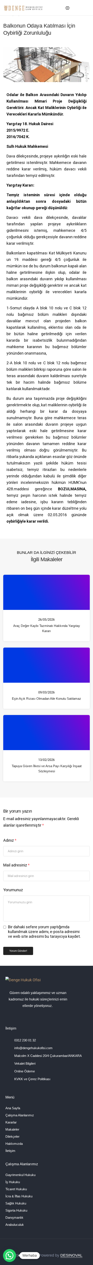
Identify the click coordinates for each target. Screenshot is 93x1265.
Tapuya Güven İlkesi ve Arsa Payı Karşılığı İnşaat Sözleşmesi (47, 768)
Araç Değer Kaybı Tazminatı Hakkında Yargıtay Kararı (46, 628)
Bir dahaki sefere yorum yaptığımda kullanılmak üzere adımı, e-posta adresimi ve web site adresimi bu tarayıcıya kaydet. (44, 932)
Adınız (9, 840)
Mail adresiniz (16, 865)
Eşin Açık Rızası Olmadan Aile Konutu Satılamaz (46, 698)
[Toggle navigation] (67, 7)
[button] (9, 1255)
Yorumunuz (13, 890)
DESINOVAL (71, 1255)
